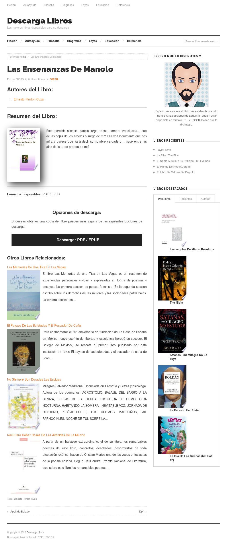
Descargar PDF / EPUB (78, 240)
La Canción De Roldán (185, 410)
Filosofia (49, 5)
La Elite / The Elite (168, 155)
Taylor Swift (164, 149)
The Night (176, 302)
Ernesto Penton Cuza (29, 99)
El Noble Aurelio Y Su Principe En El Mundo (183, 161)
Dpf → (143, 511)
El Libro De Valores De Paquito (175, 172)
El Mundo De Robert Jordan (174, 166)
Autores (205, 198)
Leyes (85, 5)
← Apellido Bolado (18, 511)
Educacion (102, 5)
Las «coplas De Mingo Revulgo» (192, 249)
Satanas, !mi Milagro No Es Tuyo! (188, 357)
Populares (164, 198)
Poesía (54, 79)
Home (23, 56)
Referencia (123, 5)
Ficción (11, 5)
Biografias (68, 5)
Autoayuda (29, 5)
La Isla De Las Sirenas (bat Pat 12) (191, 458)
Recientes (186, 198)
